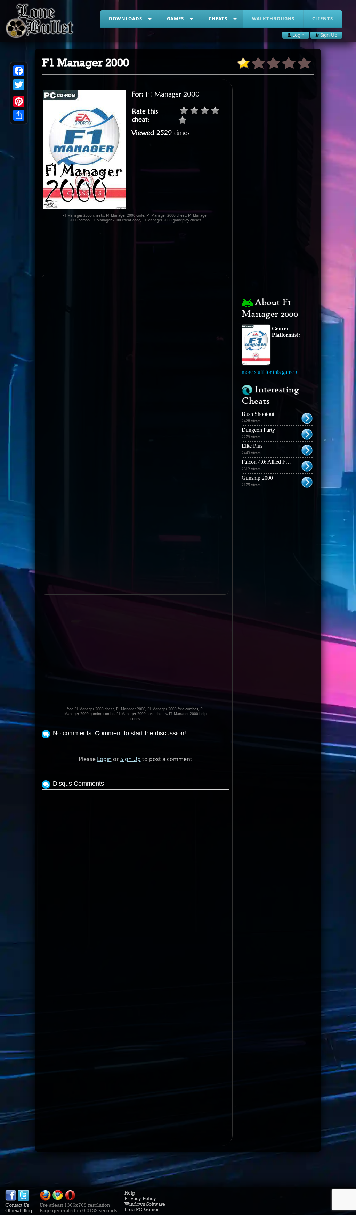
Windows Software (144, 1204)
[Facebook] (19, 71)
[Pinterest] (19, 101)
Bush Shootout (258, 414)
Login (104, 759)
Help (129, 1193)
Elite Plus (252, 446)
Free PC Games (141, 1209)
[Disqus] (135, 878)
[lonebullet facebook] (10, 1199)
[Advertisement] (168, 248)
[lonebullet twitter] (23, 1199)
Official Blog (18, 1210)
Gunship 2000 (257, 478)
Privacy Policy (140, 1198)
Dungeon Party (258, 430)
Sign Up (130, 759)
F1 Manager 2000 (173, 94)
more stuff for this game (268, 372)
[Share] (19, 115)
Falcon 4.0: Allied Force (268, 462)
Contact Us (17, 1205)
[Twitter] (19, 85)
